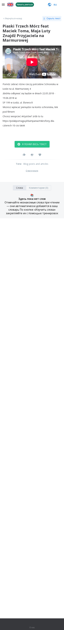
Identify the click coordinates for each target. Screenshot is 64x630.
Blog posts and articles (35, 163)
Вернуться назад (13, 19)
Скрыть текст (53, 18)
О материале (32, 171)
